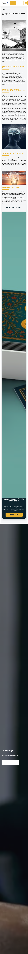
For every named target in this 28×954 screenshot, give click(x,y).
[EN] (8, 3)
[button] (26, 3)
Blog (3, 9)
